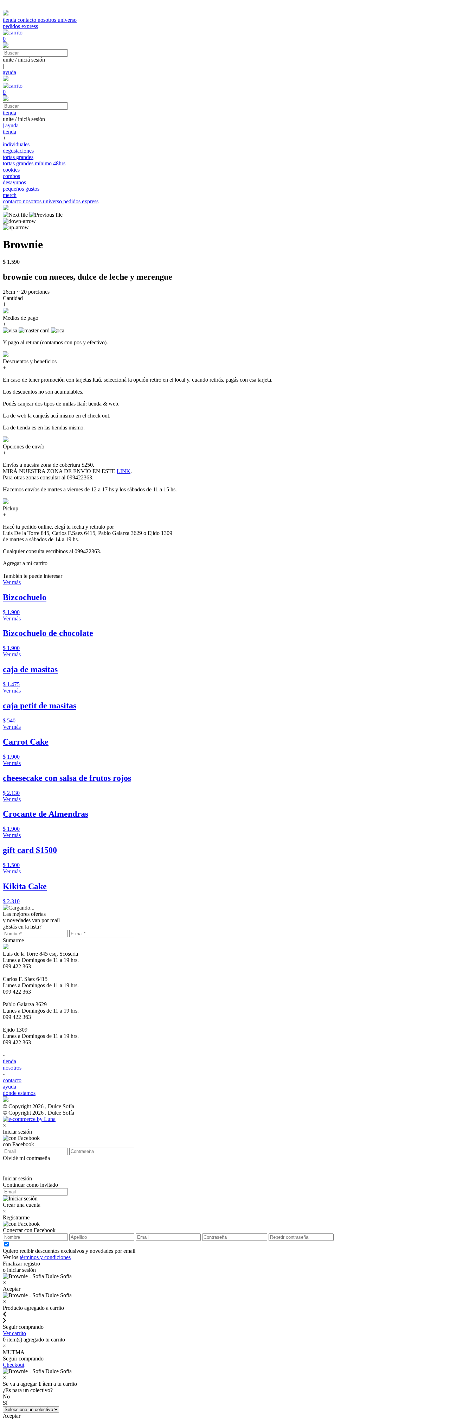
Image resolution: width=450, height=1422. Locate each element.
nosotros (48, 20)
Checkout (13, 1365)
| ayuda (11, 125)
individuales (16, 144)
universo (67, 20)
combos (11, 176)
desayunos (14, 182)
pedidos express (20, 26)
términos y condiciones (45, 1257)
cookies (11, 170)
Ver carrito (14, 1333)
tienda (10, 20)
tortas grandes (18, 157)
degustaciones (18, 151)
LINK (123, 471)
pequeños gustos (21, 189)
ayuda (9, 72)
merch (10, 195)
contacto (28, 20)
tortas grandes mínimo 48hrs (34, 163)
